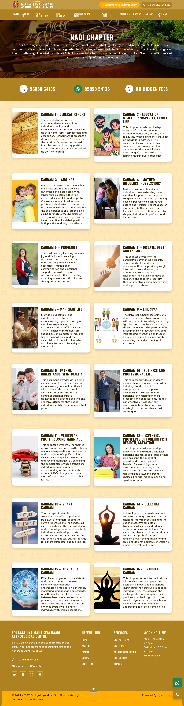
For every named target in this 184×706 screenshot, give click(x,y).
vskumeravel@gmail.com (120, 4)
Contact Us (162, 15)
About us (25, 15)
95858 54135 (42, 88)
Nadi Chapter (106, 15)
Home (16, 13)
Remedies (125, 13)
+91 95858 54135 (157, 4)
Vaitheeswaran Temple (82, 15)
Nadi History (60, 15)
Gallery (150, 13)
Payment (138, 13)
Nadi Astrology (42, 15)
